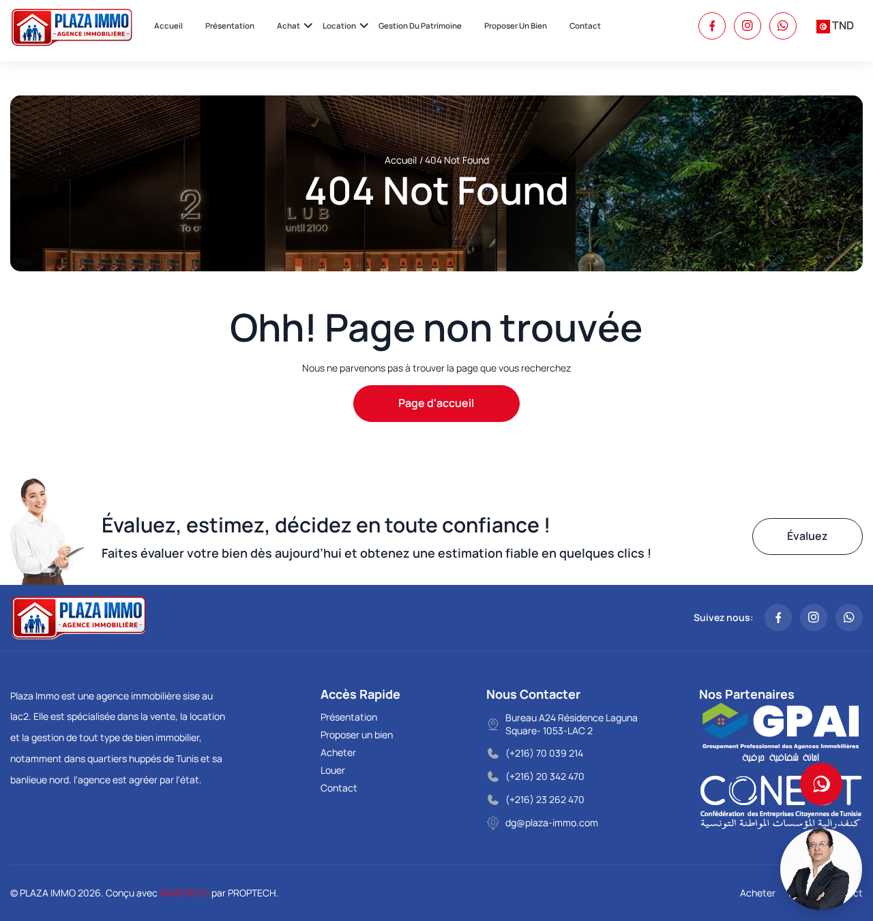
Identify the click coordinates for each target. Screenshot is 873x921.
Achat (288, 25)
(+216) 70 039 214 (544, 752)
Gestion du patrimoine (420, 25)
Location (339, 25)
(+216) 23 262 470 (545, 799)
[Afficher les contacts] (821, 784)
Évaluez (807, 535)
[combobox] (835, 26)
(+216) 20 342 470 (545, 776)
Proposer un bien (515, 25)
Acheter (338, 752)
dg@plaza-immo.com (551, 822)
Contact (585, 25)
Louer (333, 770)
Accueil (168, 25)
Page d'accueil (436, 402)
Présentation (229, 25)
